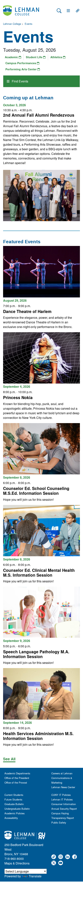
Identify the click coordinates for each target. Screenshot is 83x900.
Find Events (19, 81)
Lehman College (12, 24)
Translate (35, 876)
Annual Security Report (64, 808)
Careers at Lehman (61, 773)
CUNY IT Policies (61, 795)
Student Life (34, 57)
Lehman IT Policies (62, 799)
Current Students (13, 795)
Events (28, 24)
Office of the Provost (15, 782)
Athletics (56, 57)
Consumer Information (63, 804)
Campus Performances (21, 63)
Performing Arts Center (21, 69)
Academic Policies (14, 813)
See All (9, 758)
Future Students (13, 799)
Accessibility (11, 818)
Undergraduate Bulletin (17, 808)
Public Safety (58, 822)
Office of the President (16, 778)
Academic (12, 57)
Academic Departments (17, 773)
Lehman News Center (63, 787)
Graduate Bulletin (14, 804)
